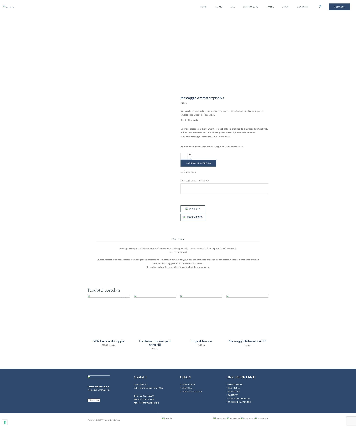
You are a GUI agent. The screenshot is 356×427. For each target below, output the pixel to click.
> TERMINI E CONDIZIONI (238, 398)
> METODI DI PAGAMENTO (238, 402)
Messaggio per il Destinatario (195, 180)
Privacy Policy (94, 400)
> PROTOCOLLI (233, 388)
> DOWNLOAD (233, 391)
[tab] (178, 239)
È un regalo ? (190, 171)
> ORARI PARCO (187, 384)
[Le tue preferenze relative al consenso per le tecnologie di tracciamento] (5, 422)
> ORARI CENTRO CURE (191, 391)
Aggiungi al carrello (198, 163)
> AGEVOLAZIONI (234, 384)
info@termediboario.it (149, 402)
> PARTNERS (232, 395)
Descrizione (178, 238)
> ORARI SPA (186, 388)
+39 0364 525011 (146, 395)
